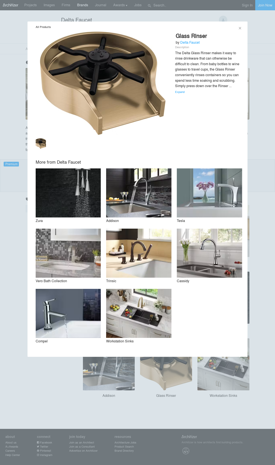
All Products (43, 27)
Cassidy (183, 280)
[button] (41, 144)
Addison (112, 220)
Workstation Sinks (120, 341)
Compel (42, 341)
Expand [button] (180, 92)
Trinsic (111, 280)
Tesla (181, 220)
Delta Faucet (190, 42)
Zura (39, 220)
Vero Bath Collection (51, 280)
